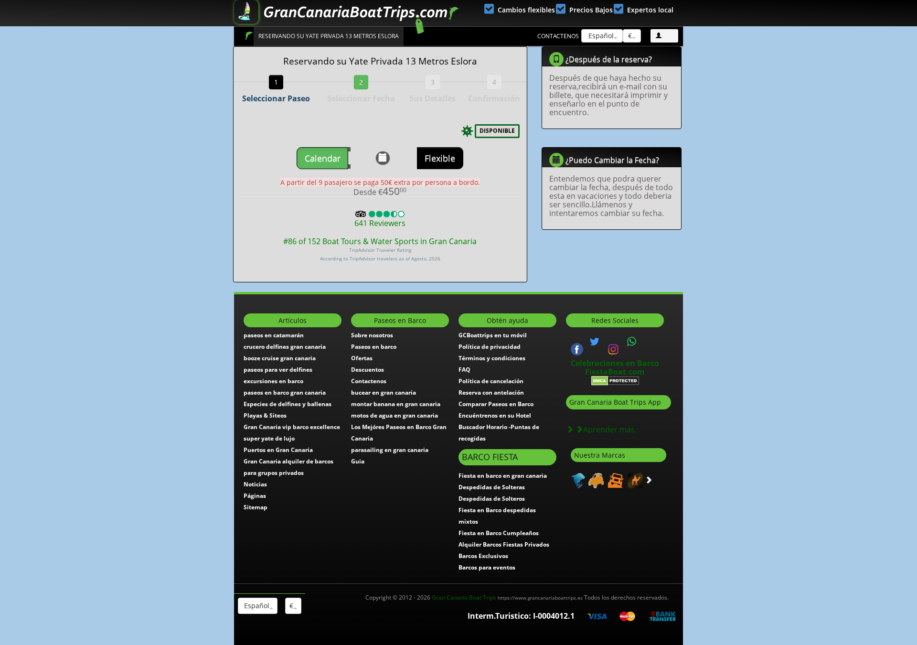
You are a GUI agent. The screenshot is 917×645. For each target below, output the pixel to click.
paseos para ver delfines (278, 370)
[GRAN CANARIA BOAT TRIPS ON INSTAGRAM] (613, 348)
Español (600, 35)
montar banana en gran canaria (395, 404)
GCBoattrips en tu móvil (492, 335)
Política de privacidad (489, 347)
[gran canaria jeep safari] (614, 480)
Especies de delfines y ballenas (287, 404)
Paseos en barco (373, 347)
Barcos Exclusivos (483, 556)
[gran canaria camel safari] (634, 480)
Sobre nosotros (372, 335)
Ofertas (362, 358)
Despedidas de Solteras (491, 487)
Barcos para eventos (486, 567)
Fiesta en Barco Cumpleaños (498, 533)
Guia (357, 461)
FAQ (464, 370)
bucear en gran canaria (383, 392)
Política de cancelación (490, 381)
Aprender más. (610, 429)
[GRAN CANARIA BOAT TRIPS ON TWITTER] (594, 341)
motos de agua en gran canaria (394, 415)
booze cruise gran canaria (280, 358)
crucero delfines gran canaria (285, 347)
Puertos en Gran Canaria (278, 450)
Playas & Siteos (265, 415)
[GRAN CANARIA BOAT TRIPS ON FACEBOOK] (577, 348)
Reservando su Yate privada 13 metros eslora (328, 36)
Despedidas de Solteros (491, 498)
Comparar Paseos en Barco (495, 404)
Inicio (249, 36)
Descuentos (367, 370)
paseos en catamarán (274, 335)
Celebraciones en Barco (615, 363)
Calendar (323, 158)
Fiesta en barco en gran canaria (502, 476)
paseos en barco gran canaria (285, 392)
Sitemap (255, 507)
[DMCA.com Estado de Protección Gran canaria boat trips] (615, 380)
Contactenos (558, 36)
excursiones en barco (273, 381)
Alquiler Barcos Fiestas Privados (503, 544)
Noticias (255, 484)
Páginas (255, 496)
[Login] (664, 36)
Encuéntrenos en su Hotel (494, 415)
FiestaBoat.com (615, 371)
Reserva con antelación (491, 392)
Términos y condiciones (491, 358)
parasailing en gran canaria (389, 450)
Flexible (440, 158)
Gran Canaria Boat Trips (507, 597)
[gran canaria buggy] (595, 480)
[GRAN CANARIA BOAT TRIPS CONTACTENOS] (631, 341)
